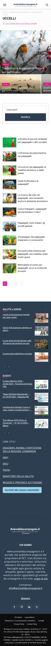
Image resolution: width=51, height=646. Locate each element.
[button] (4, 5)
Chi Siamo (18, 617)
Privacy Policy (19, 624)
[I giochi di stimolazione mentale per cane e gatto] (41, 318)
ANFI (5, 457)
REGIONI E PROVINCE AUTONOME (22, 482)
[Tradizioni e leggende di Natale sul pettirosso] (25, 52)
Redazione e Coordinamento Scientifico (20, 621)
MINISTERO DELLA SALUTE (18, 476)
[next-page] (21, 283)
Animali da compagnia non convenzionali (26, 12)
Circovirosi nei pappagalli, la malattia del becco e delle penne (32, 170)
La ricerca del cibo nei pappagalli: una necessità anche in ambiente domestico (33, 198)
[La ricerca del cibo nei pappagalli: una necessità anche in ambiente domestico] (9, 198)
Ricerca (25, 117)
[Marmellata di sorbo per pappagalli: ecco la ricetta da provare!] (9, 268)
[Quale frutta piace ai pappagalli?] (9, 184)
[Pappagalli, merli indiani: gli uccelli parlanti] (9, 226)
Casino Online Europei (16, 498)
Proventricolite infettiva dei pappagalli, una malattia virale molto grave (33, 253)
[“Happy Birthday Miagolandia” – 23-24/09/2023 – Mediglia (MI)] (41, 397)
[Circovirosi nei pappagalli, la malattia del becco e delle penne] (9, 170)
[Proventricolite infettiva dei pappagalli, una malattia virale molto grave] (9, 254)
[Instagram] (21, 607)
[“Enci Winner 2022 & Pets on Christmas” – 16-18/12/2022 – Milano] (41, 423)
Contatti (41, 621)
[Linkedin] (29, 607)
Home (5, 12)
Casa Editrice (30, 617)
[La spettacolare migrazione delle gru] (20, 85)
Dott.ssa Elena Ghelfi (25, 23)
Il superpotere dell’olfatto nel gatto (17, 354)
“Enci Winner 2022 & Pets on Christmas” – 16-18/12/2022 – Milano (16, 423)
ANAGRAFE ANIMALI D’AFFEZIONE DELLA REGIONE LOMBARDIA (22, 449)
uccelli (6, 64)
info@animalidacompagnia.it (25, 588)
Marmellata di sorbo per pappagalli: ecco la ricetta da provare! (32, 267)
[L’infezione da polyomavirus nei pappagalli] (9, 156)
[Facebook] (14, 607)
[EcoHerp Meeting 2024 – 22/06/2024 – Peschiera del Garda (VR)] (41, 384)
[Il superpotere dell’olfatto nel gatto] (41, 357)
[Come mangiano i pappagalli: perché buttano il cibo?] (9, 212)
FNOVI (6, 470)
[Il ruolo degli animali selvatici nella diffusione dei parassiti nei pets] (41, 344)
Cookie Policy (32, 624)
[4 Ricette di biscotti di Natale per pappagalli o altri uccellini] (9, 142)
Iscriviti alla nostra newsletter (22, 490)
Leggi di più (41, 578)
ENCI (5, 463)
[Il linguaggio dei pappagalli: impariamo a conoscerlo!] (9, 240)
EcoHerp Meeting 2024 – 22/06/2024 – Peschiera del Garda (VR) (17, 384)
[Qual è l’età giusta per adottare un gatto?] (41, 331)
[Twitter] (36, 607)
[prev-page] (4, 366)
